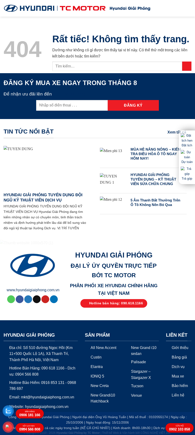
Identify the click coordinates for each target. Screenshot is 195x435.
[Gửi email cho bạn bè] (37, 299)
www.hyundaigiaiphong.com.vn (33, 290)
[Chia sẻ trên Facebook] (20, 299)
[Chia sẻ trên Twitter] (28, 299)
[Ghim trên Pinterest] (45, 299)
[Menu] (188, 8)
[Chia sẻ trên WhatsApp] (11, 299)
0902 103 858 (179, 428)
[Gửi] (186, 66)
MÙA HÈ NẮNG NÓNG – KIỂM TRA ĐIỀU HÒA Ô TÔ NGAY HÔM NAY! (156, 154)
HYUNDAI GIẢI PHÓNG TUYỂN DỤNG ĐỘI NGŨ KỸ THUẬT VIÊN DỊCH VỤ (43, 197)
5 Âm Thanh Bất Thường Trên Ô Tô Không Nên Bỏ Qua (155, 202)
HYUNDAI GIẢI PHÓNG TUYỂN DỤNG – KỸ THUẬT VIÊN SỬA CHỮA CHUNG (153, 179)
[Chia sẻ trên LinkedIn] (54, 299)
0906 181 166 (29, 414)
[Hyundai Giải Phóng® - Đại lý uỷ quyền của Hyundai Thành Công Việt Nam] (55, 8)
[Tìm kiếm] (180, 8)
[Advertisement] (97, 335)
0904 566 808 (29, 428)
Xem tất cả (176, 132)
